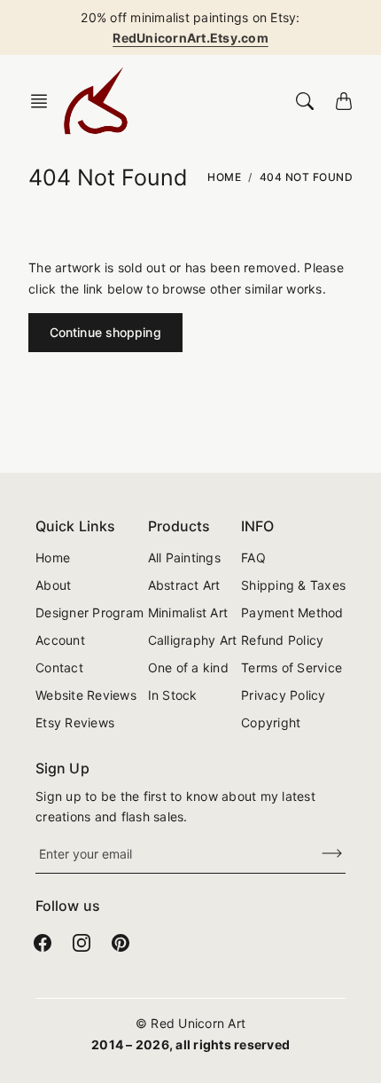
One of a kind (188, 667)
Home (224, 177)
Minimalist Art (188, 612)
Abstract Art (184, 585)
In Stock (173, 694)
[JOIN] (321, 854)
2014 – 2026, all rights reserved (190, 1044)
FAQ (253, 557)
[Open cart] (343, 101)
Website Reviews (85, 694)
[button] (44, 101)
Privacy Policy (283, 694)
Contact (59, 667)
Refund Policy (282, 639)
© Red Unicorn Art (190, 1023)
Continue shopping (105, 332)
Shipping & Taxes (293, 585)
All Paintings (184, 557)
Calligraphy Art (192, 639)
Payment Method (292, 612)
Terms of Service (291, 667)
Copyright (270, 722)
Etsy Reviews (74, 722)
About (53, 585)
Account (60, 639)
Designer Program (89, 612)
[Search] (304, 101)
